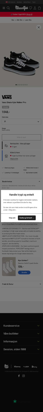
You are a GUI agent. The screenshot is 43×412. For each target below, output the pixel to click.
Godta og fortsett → (26, 218)
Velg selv (12, 218)
